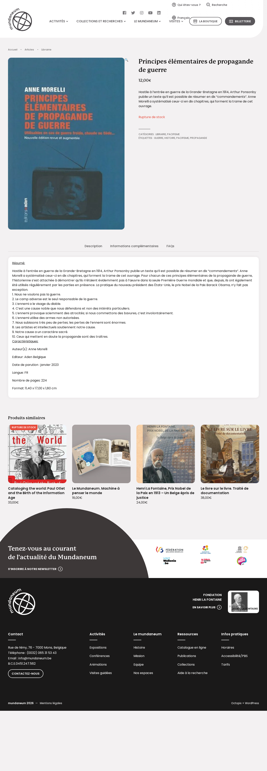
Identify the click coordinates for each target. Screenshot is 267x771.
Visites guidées (101, 673)
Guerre (158, 138)
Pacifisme (173, 134)
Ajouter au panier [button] (122, 477)
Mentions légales (51, 703)
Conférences (100, 656)
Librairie (46, 49)
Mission (139, 656)
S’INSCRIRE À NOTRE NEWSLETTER (32, 569)
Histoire (169, 138)
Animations (98, 664)
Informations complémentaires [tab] (134, 246)
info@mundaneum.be (34, 658)
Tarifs (225, 664)
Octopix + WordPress (245, 703)
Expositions (98, 647)
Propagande (198, 138)
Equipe (139, 664)
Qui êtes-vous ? (189, 5)
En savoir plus (204, 607)
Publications (186, 656)
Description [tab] (93, 246)
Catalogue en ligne (191, 647)
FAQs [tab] (170, 246)
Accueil (12, 49)
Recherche (219, 5)
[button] (126, 144)
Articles (29, 49)
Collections (186, 664)
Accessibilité (230, 656)
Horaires (227, 647)
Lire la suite (58, 477)
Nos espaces (143, 673)
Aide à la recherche (192, 673)
